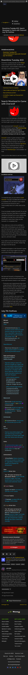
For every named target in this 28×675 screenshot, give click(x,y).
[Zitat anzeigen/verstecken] (24, 315)
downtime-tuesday (6, 564)
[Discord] (8, 667)
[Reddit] (10, 554)
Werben (11, 656)
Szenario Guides (19, 638)
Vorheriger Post (5, 604)
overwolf (18, 564)
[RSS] (20, 667)
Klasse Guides (5, 621)
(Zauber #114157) (10, 489)
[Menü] (1, 1)
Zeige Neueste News (8, 595)
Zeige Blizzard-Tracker (8, 592)
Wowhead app (11, 149)
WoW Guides (5, 619)
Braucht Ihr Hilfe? (9, 653)
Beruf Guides (5, 631)
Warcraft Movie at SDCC (9, 93)
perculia (22, 35)
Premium (18, 659)
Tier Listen (4, 638)
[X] (10, 667)
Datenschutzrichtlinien (14, 661)
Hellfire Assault (8, 359)
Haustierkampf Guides (20, 636)
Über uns (5, 656)
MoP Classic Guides (20, 619)
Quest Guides (18, 631)
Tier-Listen (17, 646)
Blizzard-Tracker (17, 317)
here (11, 306)
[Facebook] (7, 554)
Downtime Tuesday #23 (9, 52)
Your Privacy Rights (20, 656)
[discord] (3, 560)
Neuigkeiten (5, 22)
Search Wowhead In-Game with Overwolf (14, 54)
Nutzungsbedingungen (14, 664)
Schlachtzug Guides (7, 633)
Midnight (4, 641)
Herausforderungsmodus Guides (21, 641)
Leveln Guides (5, 626)
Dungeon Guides (19, 626)
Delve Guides (5, 624)
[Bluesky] (3, 554)
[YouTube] (18, 667)
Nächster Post (23, 604)
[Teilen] (26, 1)
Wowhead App (22, 128)
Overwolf (15, 126)
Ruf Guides (17, 633)
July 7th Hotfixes (7, 55)
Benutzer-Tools (19, 653)
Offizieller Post (18, 315)
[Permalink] (14, 554)
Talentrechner (5, 636)
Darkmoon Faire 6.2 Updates (11, 88)
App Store (23, 143)
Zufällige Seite (11, 659)
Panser (23, 63)
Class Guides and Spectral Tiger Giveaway (14, 90)
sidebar (22, 564)
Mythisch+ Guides (6, 629)
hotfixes (13, 564)
